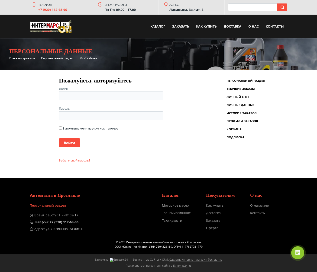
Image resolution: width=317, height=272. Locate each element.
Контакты (275, 26)
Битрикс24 (180, 266)
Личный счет (237, 97)
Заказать (180, 26)
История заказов (241, 113)
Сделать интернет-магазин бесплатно (195, 260)
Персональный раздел (245, 81)
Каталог (157, 26)
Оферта (212, 228)
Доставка (232, 26)
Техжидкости (172, 220)
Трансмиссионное (176, 213)
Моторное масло (175, 205)
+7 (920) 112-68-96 (52, 9)
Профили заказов (242, 121)
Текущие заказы (240, 89)
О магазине (259, 205)
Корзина (234, 129)
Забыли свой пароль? (74, 160)
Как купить (206, 26)
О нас (253, 26)
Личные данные (240, 105)
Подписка (235, 137)
